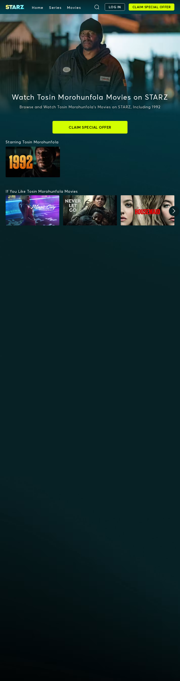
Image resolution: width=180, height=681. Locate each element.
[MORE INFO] (32, 210)
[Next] (174, 211)
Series (55, 7)
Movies (74, 7)
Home (37, 7)
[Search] (96, 7)
